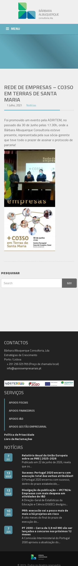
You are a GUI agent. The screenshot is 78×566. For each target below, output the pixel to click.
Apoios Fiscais (18, 402)
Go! (69, 283)
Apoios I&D (16, 419)
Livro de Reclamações (18, 439)
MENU (15, 28)
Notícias (31, 105)
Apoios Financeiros (22, 410)
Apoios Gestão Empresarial (28, 426)
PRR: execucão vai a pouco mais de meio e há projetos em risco (45, 512)
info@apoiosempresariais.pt (24, 368)
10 (8, 512)
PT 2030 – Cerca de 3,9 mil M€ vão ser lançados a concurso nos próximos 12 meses (47, 531)
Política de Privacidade (19, 435)
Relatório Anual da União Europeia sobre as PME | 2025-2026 (45, 457)
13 (8, 474)
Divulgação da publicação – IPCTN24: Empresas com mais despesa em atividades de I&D (46, 493)
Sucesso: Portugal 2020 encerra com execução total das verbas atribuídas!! (47, 474)
